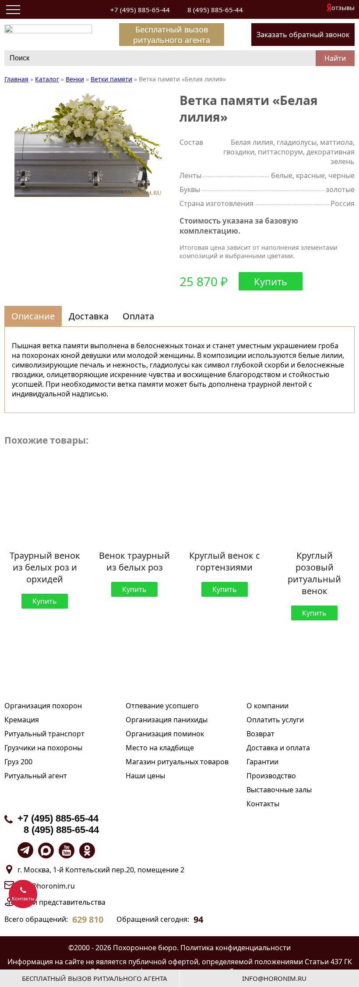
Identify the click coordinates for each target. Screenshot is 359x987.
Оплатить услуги (275, 719)
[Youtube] (66, 850)
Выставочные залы (279, 789)
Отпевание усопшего (162, 705)
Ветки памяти (111, 79)
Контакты (262, 803)
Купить (270, 281)
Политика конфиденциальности (235, 947)
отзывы (343, 8)
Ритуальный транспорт (44, 733)
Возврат (260, 733)
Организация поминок (165, 733)
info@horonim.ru (46, 886)
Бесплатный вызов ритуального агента (171, 34)
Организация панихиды (167, 719)
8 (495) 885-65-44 (215, 9)
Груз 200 (18, 761)
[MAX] (46, 850)
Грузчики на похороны (43, 747)
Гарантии (262, 761)
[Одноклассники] (87, 850)
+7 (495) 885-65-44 (140, 9)
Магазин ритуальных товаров (177, 761)
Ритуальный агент (35, 775)
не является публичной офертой (142, 961)
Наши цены (145, 775)
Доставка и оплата (278, 747)
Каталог (47, 79)
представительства (72, 902)
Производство (271, 775)
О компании (267, 705)
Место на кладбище (160, 747)
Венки (75, 79)
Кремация (21, 719)
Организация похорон (43, 705)
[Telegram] (25, 850)
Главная (16, 79)
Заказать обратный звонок (303, 34)
